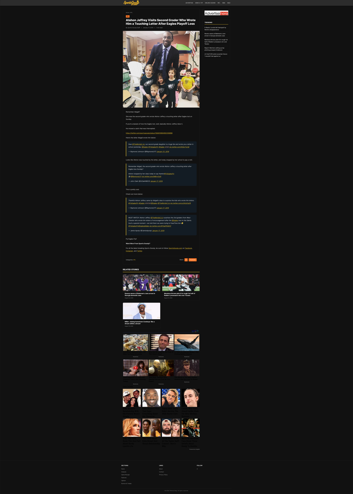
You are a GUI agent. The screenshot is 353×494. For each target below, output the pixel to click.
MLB (228, 3)
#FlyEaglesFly (153, 147)
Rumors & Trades (126, 483)
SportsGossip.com (175, 248)
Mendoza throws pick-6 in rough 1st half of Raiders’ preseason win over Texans (179, 294)
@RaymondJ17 (136, 176)
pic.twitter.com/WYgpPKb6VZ (160, 226)
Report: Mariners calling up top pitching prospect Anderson (214, 49)
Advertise (189, 3)
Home (127, 12)
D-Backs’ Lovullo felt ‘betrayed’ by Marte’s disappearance (215, 28)
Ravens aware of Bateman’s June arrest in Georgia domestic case (140, 294)
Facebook (188, 248)
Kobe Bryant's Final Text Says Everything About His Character (150, 412)
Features (123, 477)
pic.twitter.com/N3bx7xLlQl (179, 147)
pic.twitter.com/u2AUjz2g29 (181, 203)
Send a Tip (199, 3)
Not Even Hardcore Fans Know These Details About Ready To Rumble (190, 442)
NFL (219, 3)
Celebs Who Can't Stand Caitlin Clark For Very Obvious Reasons (190, 412)
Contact (161, 472)
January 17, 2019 (156, 181)
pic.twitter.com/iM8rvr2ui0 (151, 176)
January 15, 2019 (163, 152)
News (123, 469)
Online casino (210, 3)
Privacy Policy (163, 474)
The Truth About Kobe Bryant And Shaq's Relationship (151, 441)
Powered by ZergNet (194, 449)
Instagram (129, 251)
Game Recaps (125, 474)
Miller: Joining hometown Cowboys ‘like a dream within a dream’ (140, 323)
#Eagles (162, 147)
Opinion (123, 480)
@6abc (146, 226)
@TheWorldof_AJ (138, 144)
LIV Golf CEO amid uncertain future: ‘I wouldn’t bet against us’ (216, 55)
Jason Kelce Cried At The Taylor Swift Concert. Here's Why (170, 442)
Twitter (139, 251)
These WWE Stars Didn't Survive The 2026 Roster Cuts (170, 411)
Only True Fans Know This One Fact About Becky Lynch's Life (131, 442)
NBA (223, 3)
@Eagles (145, 147)
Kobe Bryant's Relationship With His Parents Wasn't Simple (131, 412)
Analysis (123, 472)
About (161, 469)
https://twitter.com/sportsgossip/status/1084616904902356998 (149, 133)
